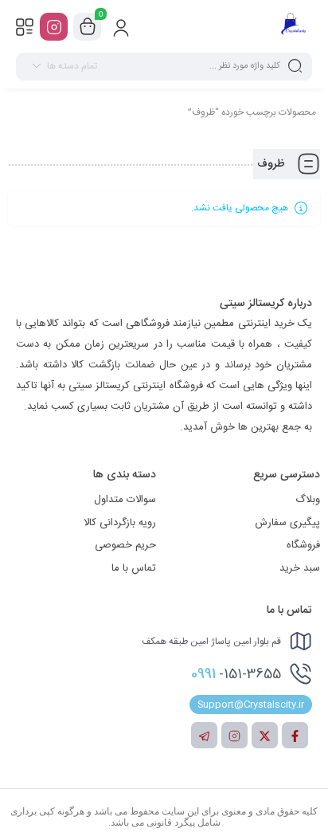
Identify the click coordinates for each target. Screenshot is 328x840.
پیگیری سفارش (287, 523)
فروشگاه (303, 545)
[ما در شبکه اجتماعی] (54, 27)
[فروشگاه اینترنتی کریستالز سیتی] (293, 26)
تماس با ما (133, 568)
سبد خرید (299, 568)
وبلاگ (307, 499)
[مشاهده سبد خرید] (87, 27)
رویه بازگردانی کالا (120, 523)
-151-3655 (236, 674)
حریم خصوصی (125, 545)
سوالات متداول (125, 499)
